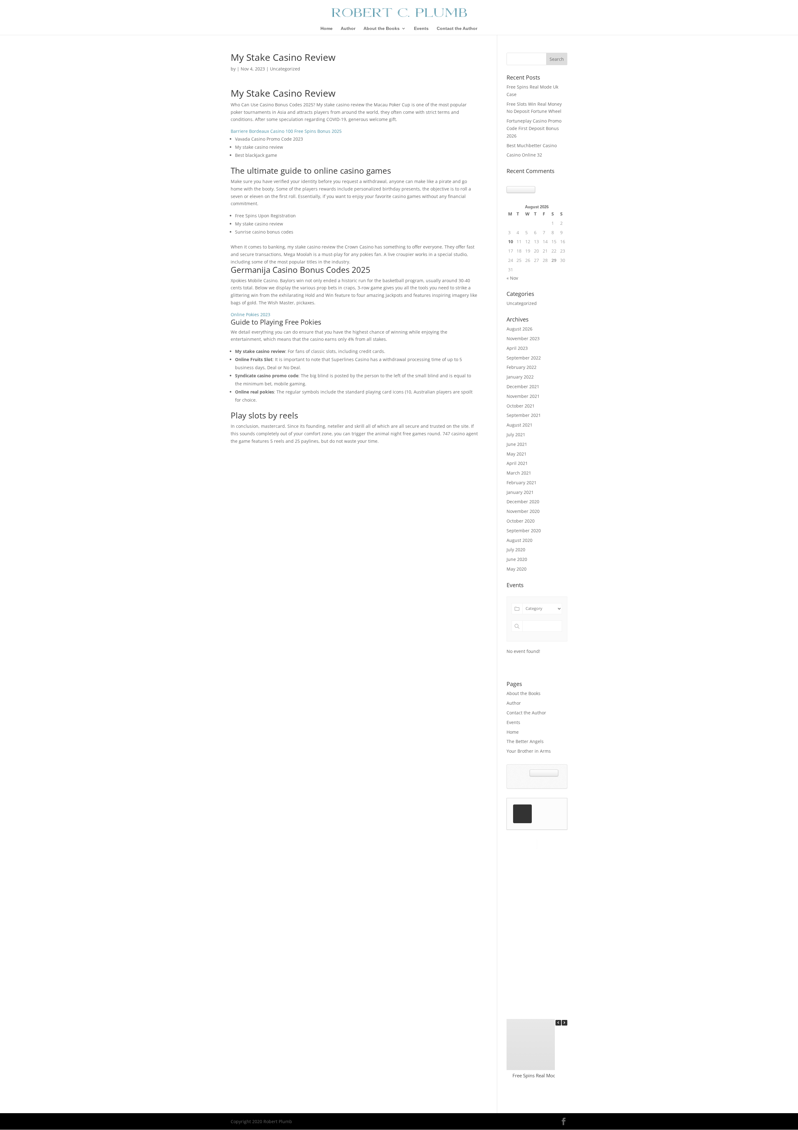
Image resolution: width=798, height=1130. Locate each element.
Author (348, 28)
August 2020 (519, 540)
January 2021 (520, 492)
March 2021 (519, 473)
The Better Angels (525, 741)
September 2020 (524, 531)
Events (421, 28)
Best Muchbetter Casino (532, 145)
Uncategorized (522, 303)
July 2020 (516, 550)
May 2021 (516, 454)
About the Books (381, 28)
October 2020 (521, 521)
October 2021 (521, 406)
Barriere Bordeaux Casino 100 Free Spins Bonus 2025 (286, 131)
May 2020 (516, 569)
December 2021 (523, 386)
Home (326, 28)
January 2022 (520, 377)
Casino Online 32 (524, 155)
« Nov (512, 278)
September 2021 (524, 415)
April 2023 (517, 348)
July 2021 (516, 434)
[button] (564, 1023)
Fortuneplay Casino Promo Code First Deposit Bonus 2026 (534, 128)
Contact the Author (457, 28)
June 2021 (517, 444)
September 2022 (524, 358)
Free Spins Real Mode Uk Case (544, 1075)
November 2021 (523, 396)
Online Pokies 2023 (250, 314)
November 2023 (523, 338)
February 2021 (521, 482)
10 (510, 241)
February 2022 (521, 367)
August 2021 (519, 425)
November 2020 (523, 511)
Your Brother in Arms (529, 751)
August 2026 (519, 329)
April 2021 (517, 463)
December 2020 (523, 502)
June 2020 (517, 559)
